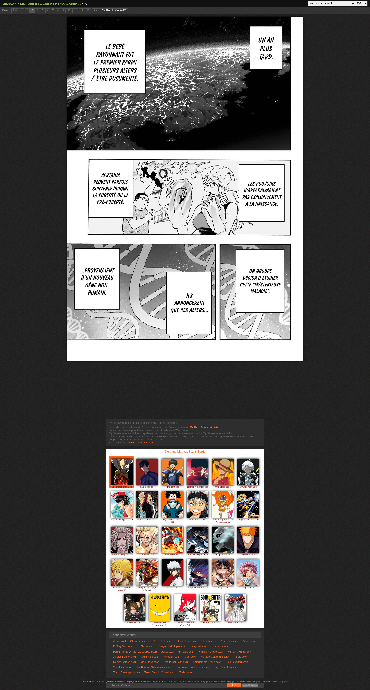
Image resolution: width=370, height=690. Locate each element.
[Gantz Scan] (134, 607)
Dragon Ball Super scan (172, 646)
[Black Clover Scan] (197, 504)
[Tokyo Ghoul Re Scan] (197, 572)
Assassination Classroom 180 (159, 623)
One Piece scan (150, 661)
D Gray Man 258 (248, 487)
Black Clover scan (186, 641)
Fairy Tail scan (199, 646)
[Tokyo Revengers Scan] (122, 540)
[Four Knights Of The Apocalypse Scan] (223, 504)
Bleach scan (209, 641)
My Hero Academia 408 (114, 10)
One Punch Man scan (176, 661)
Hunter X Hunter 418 (197, 487)
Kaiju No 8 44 (223, 555)
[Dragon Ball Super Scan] (248, 504)
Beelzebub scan (162, 641)
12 (82, 10)
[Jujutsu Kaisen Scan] (147, 504)
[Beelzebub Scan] (235, 607)
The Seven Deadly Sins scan (192, 667)
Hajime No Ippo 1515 (122, 519)
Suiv (95, 10)
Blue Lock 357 (147, 487)
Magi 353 (223, 587)
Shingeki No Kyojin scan (207, 661)
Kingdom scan (172, 656)
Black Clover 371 (197, 519)
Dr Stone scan (146, 646)
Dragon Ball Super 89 (248, 519)
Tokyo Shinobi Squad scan (159, 672)
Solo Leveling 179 (196, 555)
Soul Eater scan (122, 667)
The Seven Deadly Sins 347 (122, 588)
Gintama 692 (172, 587)
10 (69, 10)
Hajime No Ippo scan (211, 651)
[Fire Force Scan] (172, 540)
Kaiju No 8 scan (150, 656)
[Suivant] (185, 189)
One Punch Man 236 (122, 487)
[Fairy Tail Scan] (248, 572)
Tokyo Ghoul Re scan (225, 667)
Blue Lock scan (229, 641)
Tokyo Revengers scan (126, 672)
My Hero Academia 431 (172, 520)
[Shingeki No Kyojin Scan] (147, 572)
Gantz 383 (132, 622)
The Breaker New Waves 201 (185, 623)
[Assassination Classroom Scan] (160, 607)
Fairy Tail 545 (248, 587)
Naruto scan (240, 656)
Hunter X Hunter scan (239, 651)
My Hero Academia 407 (204, 427)
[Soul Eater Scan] (210, 607)
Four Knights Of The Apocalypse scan (135, 651)
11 (75, 10)
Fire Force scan (221, 646)
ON (234, 685)
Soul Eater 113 (210, 622)
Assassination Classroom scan (131, 641)
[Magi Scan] (223, 572)
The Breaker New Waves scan (153, 667)
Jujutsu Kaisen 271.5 (147, 519)
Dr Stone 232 (147, 555)
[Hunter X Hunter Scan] (197, 472)
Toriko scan (186, 672)
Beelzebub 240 (235, 622)
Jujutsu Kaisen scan (125, 656)
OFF (250, 685)
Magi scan (191, 656)
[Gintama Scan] (172, 572)
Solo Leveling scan (237, 661)
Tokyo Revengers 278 (122, 555)
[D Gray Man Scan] (248, 472)
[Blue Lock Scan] (147, 472)
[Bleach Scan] (248, 540)
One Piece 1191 (223, 487)
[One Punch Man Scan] (122, 472)
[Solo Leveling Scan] (197, 540)
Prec (15, 10)
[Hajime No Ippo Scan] (122, 504)
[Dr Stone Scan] (147, 540)
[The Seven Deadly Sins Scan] (122, 572)
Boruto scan (249, 641)
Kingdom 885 (172, 487)
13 (88, 10)
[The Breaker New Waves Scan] (185, 607)
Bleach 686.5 (248, 555)
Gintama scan (186, 651)
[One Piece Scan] (223, 472)
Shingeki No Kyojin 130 (147, 588)
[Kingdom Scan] (172, 472)
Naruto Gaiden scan (125, 661)
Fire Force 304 (172, 555)
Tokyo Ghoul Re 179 (197, 587)
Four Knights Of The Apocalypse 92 (223, 520)
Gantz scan (167, 651)
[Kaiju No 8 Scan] (223, 540)
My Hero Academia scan (215, 656)
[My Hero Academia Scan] (172, 504)
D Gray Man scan (123, 646)
